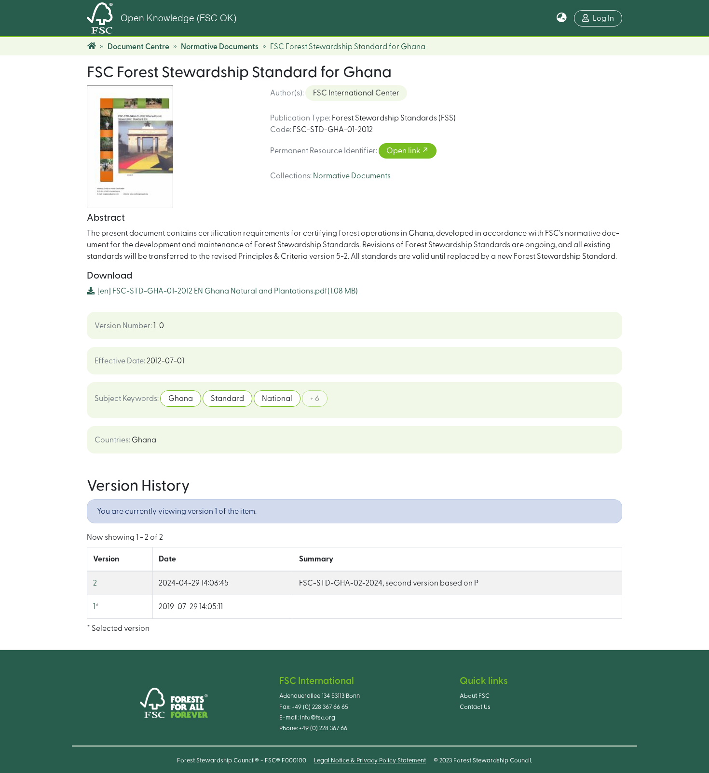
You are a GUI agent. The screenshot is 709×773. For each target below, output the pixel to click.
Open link (404, 151)
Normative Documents (220, 47)
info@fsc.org (317, 717)
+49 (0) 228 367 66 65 (320, 707)
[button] (561, 18)
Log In (603, 18)
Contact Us (475, 707)
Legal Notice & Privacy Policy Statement (370, 760)
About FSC (475, 696)
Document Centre (138, 47)
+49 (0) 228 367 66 (323, 728)
